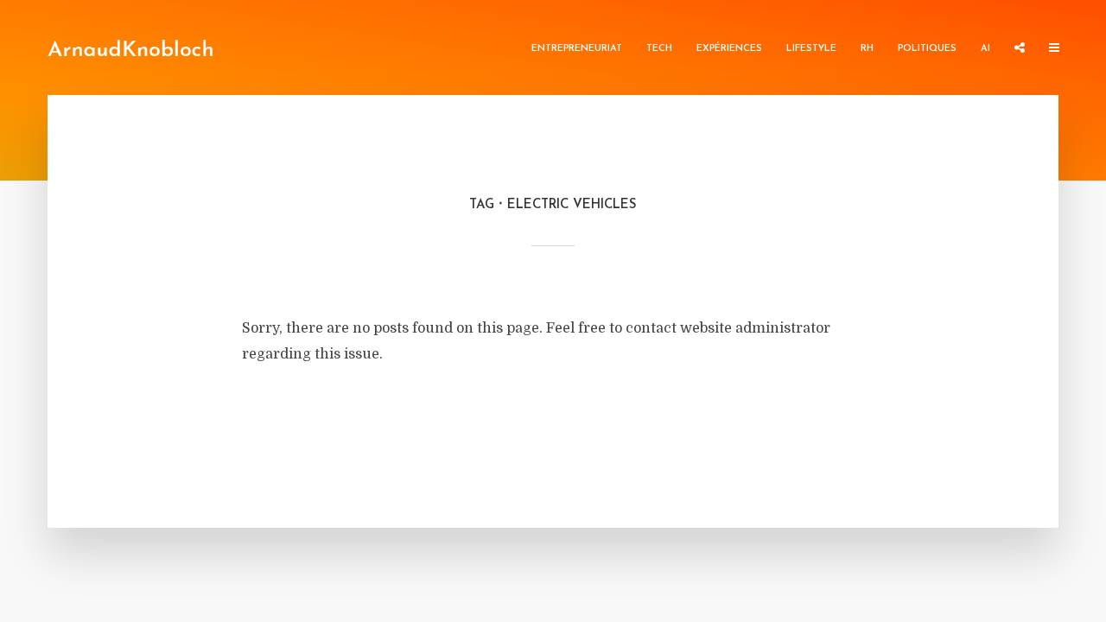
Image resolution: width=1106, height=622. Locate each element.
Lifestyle (811, 49)
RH (867, 49)
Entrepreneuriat (576, 49)
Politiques (927, 49)
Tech (659, 49)
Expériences (729, 49)
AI (985, 49)
